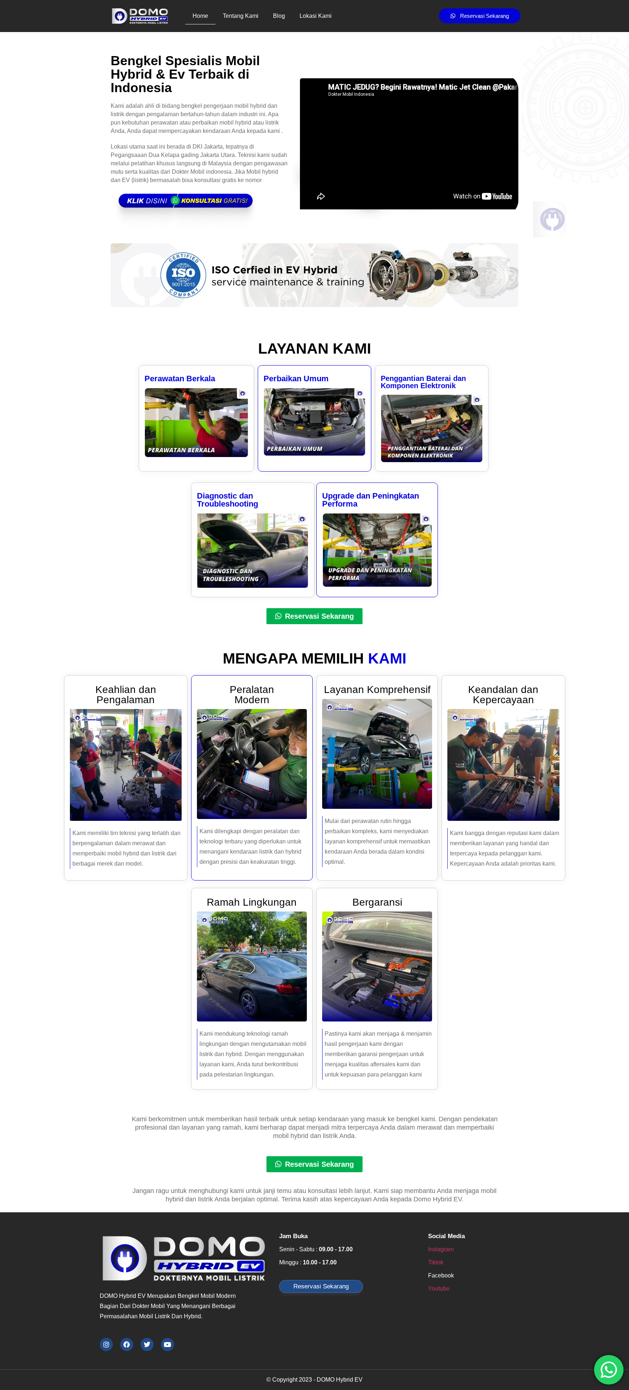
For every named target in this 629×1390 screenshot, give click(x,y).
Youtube (439, 1288)
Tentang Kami (240, 16)
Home (200, 16)
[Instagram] (106, 1344)
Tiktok (435, 1262)
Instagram (441, 1249)
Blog (279, 16)
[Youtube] (167, 1344)
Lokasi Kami (316, 16)
